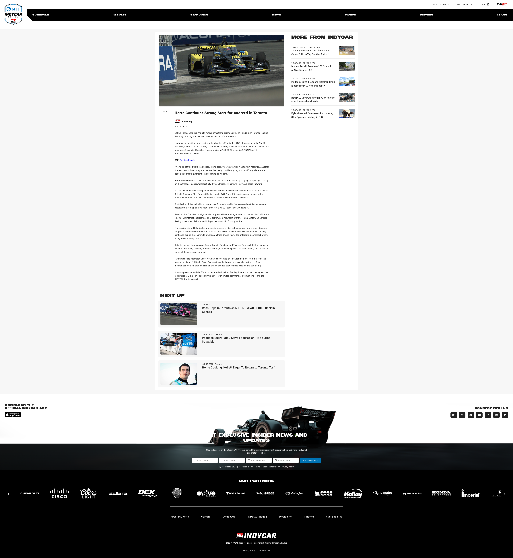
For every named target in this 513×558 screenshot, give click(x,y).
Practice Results (187, 160)
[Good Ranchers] (236, 493)
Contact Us (229, 516)
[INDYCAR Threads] (496, 415)
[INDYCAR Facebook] (471, 415)
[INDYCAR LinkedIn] (505, 415)
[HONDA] (324, 493)
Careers (205, 516)
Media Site (285, 516)
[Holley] (265, 493)
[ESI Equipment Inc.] (89, 493)
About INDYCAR (180, 516)
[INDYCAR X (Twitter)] (462, 415)
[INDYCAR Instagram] (453, 415)
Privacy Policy (249, 550)
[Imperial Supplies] (383, 493)
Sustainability (334, 516)
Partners (309, 516)
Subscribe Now (310, 460)
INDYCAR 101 (463, 4)
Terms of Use (264, 550)
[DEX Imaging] (59, 493)
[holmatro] (294, 493)
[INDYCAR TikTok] (488, 415)
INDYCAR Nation (257, 516)
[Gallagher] (206, 493)
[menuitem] (40, 14)
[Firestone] (147, 493)
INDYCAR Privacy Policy (283, 466)
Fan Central (439, 4)
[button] (8, 494)
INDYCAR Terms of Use (256, 466)
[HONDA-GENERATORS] (353, 493)
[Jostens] (441, 493)
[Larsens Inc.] (471, 493)
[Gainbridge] (177, 493)
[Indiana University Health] (412, 493)
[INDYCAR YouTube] (479, 415)
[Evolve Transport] (118, 493)
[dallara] (30, 493)
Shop (483, 4)
